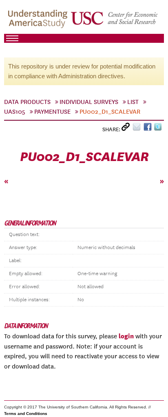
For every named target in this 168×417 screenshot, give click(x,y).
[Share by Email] (138, 128)
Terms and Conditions (25, 413)
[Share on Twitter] (159, 128)
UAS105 (14, 111)
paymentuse (52, 111)
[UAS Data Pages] (39, 21)
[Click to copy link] (127, 128)
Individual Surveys (89, 102)
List (133, 102)
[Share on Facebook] (149, 128)
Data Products (27, 102)
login (126, 336)
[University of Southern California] (115, 21)
